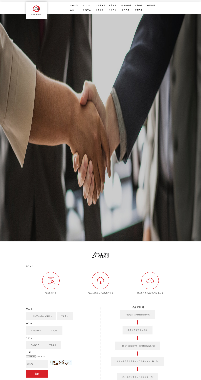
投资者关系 (101, 5)
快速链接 (138, 10)
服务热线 (125, 10)
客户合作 (74, 5)
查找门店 (87, 5)
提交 (37, 373)
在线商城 (151, 5)
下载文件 (64, 316)
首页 (72, 10)
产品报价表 (35, 345)
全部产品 (87, 10)
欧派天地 (113, 10)
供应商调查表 (36, 331)
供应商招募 (126, 5)
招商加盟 (113, 5)
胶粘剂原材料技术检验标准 (41, 316)
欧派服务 (100, 10)
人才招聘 (138, 5)
